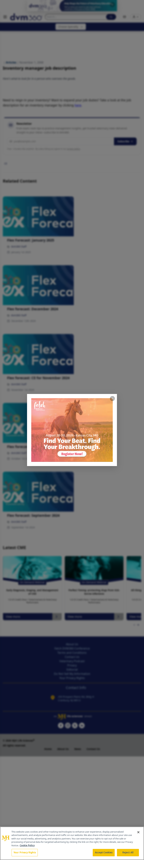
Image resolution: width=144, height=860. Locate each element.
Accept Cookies (104, 852)
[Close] (138, 832)
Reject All (127, 852)
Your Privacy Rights (25, 852)
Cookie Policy (27, 845)
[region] (72, 843)
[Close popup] (112, 398)
